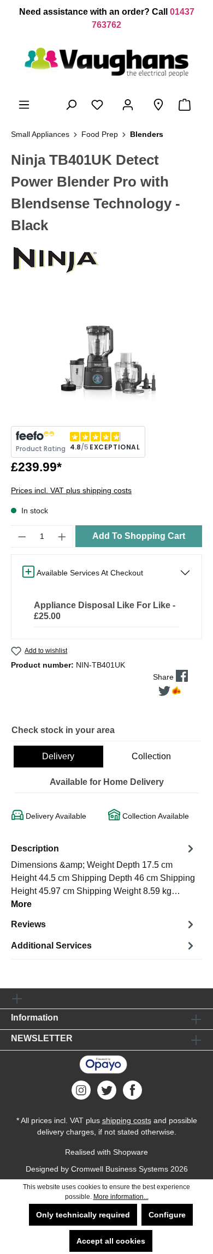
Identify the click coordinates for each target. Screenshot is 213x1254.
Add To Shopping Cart (138, 536)
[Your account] (130, 105)
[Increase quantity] (62, 536)
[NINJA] (106, 259)
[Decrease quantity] (21, 536)
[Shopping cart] (186, 105)
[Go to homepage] (106, 62)
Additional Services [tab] (51, 945)
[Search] (71, 105)
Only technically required (83, 1214)
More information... (121, 1197)
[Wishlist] (99, 105)
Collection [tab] (151, 756)
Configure (167, 1214)
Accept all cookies (110, 1241)
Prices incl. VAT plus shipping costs (71, 490)
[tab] (104, 876)
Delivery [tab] (58, 756)
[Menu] (24, 105)
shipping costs (126, 1120)
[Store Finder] (158, 105)
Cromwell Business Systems (119, 1169)
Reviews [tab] (28, 924)
